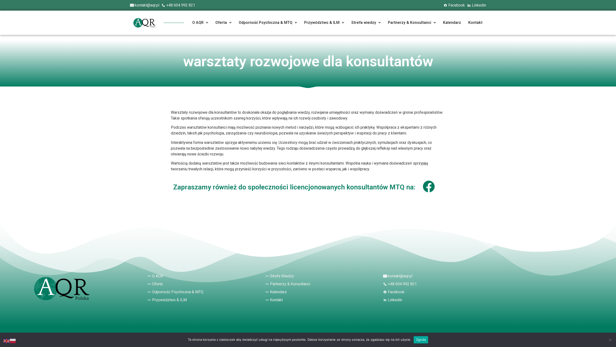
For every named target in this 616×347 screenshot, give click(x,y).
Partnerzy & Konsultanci (409, 22)
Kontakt (475, 22)
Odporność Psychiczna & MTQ (265, 22)
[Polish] (13, 340)
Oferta (221, 22)
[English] (7, 340)
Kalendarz (452, 22)
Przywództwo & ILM (322, 22)
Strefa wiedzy (363, 22)
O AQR (198, 22)
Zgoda (421, 339)
